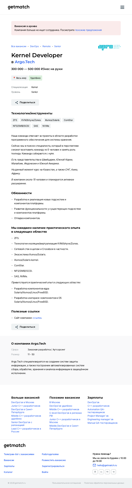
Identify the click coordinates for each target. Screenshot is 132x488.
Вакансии (9, 460)
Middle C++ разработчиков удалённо (26, 417)
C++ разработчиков (98, 405)
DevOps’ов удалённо (60, 405)
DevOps (34, 46)
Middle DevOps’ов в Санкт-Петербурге (64, 427)
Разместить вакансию (54, 460)
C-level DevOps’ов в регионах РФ (65, 414)
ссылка (37, 317)
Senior (57, 46)
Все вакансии (18, 46)
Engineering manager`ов (100, 419)
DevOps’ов (93, 402)
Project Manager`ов (98, 415)
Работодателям (50, 454)
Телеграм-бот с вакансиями (19, 454)
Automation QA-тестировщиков (96, 411)
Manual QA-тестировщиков (103, 422)
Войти (45, 472)
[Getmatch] (18, 7)
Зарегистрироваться (53, 466)
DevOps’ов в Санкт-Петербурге (22, 411)
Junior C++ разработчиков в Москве (64, 421)
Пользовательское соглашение (66, 483)
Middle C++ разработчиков (64, 409)
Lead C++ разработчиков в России (26, 430)
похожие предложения (88, 30)
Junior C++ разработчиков (25, 405)
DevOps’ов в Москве (22, 402)
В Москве (54, 402)
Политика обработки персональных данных (104, 483)
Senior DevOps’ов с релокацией (21, 423)
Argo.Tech (25, 61)
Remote (46, 46)
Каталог (8, 472)
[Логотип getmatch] (14, 445)
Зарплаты (9, 466)
